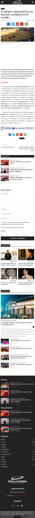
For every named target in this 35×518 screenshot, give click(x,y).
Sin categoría (4, 466)
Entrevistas (3, 259)
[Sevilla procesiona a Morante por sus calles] (5, 385)
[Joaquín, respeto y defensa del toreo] (5, 341)
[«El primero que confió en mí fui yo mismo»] (9, 273)
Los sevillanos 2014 (6, 454)
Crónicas (3, 442)
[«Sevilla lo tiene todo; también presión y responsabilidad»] (26, 254)
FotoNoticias (4, 452)
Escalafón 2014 (5, 449)
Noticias (2, 8)
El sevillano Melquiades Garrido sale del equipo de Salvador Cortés (26, 148)
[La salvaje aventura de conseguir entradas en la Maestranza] (17, 307)
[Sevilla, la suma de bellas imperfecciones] (5, 349)
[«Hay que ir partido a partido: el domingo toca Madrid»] (26, 273)
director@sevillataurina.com (21, 495)
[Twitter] (22, 505)
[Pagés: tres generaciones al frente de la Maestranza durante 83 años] (5, 357)
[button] (32, 2)
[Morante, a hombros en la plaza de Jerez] (5, 162)
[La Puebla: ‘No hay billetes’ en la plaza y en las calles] (5, 365)
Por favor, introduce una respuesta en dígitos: (12, 227)
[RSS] (17, 505)
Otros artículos (5, 156)
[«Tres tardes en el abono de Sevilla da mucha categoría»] (9, 254)
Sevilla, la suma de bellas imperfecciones (21, 348)
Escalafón (3, 447)
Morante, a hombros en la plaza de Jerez (21, 392)
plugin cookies (31, 515)
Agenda (3, 439)
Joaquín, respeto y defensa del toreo (20, 340)
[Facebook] (13, 505)
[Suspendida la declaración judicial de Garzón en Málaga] (5, 170)
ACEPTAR (17, 516)
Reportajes (3, 318)
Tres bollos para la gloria (7, 147)
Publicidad (3, 461)
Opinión (3, 459)
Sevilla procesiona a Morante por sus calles (22, 384)
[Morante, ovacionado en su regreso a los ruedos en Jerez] (5, 178)
